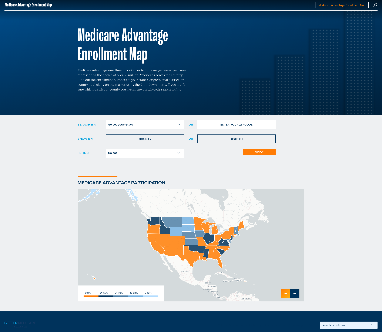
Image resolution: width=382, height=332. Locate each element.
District (236, 139)
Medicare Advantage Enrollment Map (341, 5)
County (145, 139)
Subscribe (371, 325)
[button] (285, 293)
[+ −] (191, 245)
